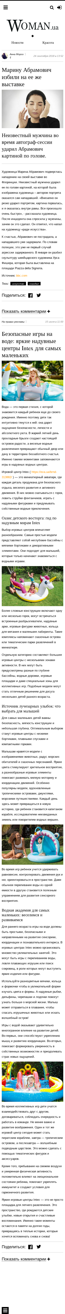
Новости (17, 42)
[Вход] (59, 7)
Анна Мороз (17, 54)
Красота (48, 42)
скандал (34, 283)
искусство (18, 283)
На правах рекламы (13, 321)
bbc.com (21, 275)
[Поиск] (52, 7)
